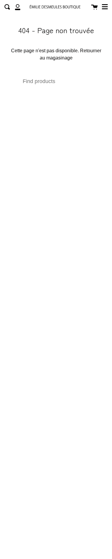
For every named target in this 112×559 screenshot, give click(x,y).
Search (81, 81)
